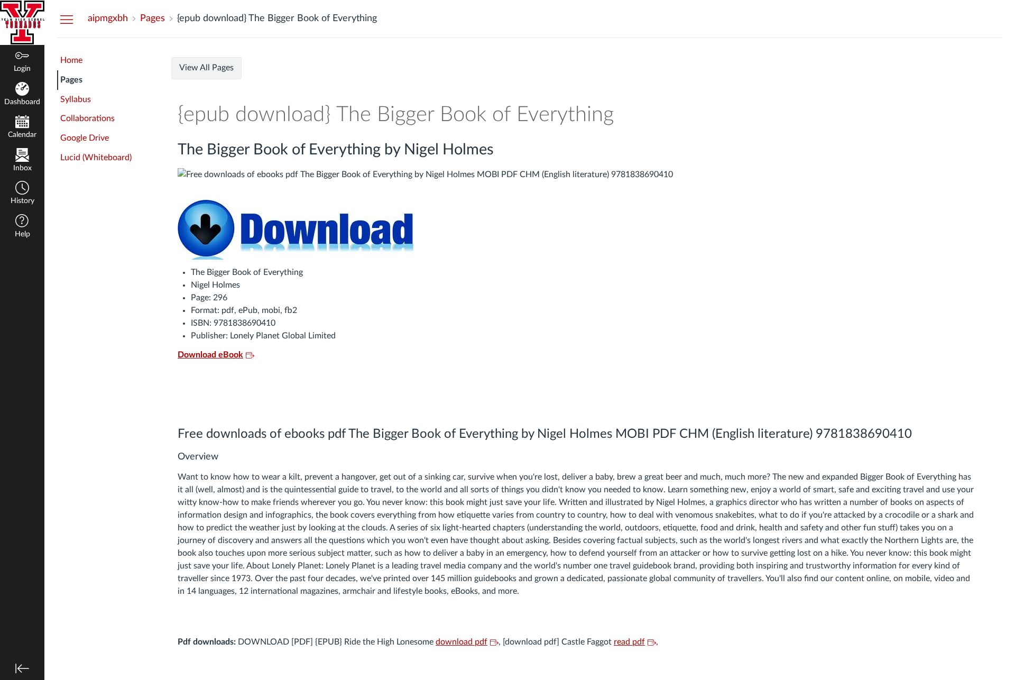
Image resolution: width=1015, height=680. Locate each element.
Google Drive (84, 138)
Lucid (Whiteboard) (96, 157)
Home (71, 60)
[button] (22, 193)
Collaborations (87, 118)
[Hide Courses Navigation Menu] (66, 19)
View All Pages (206, 67)
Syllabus (75, 99)
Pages (71, 80)
